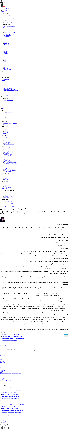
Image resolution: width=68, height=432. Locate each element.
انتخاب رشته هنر (6, 178)
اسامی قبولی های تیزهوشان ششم (9, 89)
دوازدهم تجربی (6, 43)
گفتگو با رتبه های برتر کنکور (8, 160)
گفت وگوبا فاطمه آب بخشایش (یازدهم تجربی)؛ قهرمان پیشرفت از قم (12, 410)
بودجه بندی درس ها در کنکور (8, 166)
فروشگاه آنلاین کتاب (7, 129)
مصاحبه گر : (5, 346)
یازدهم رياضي (6, 51)
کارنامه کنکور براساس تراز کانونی (9, 169)
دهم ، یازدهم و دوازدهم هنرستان (9, 46)
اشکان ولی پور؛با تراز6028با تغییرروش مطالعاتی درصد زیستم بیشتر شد (13, 390)
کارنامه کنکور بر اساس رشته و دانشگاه (10, 170)
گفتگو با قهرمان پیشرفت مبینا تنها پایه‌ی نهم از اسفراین (10, 398)
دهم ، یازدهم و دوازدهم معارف (8, 47)
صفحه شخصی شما (5, 96)
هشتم (5, 60)
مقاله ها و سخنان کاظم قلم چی (9, 144)
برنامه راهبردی (4, 75)
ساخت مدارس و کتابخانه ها (8, 35)
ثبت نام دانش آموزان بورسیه (8, 112)
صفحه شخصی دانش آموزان (8, 100)
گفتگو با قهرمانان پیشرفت (8, 154)
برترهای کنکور (4, 188)
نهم (4, 59)
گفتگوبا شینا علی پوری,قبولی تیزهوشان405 (8, 406)
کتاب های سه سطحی (7, 131)
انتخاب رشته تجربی (7, 176)
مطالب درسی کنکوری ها (8, 161)
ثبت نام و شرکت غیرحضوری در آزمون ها (10, 123)
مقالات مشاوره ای (7, 142)
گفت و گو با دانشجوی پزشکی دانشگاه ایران (8, 388)
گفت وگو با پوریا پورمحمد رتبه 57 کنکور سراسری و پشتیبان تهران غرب (13, 338)
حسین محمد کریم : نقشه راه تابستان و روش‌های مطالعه (10, 396)
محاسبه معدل (4, 421)
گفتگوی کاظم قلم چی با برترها (8, 151)
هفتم (5, 61)
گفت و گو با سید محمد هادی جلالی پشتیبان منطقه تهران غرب (11, 343)
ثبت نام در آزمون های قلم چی (8, 22)
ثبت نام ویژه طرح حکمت (8, 119)
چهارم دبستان (6, 66)
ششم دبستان (6, 64)
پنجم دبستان (6, 65)
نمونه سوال (4, 133)
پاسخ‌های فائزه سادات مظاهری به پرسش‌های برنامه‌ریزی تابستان (12, 334)
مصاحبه (3, 138)
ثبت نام (3, 108)
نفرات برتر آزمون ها (7, 73)
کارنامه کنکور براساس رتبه (8, 168)
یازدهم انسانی (6, 53)
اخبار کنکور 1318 (6, 159)
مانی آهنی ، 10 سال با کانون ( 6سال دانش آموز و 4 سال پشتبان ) (12, 336)
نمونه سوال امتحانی (5, 422)
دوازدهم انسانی (6, 44)
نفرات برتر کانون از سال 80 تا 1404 (9, 186)
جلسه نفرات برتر (6, 143)
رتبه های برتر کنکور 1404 (8, 201)
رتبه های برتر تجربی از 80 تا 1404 (9, 195)
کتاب (3, 124)
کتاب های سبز (6, 132)
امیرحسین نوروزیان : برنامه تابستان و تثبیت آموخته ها (10, 394)
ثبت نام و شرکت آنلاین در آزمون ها (9, 26)
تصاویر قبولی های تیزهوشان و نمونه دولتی (10, 95)
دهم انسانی (5, 55)
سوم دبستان (6, 67)
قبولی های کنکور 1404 (7, 185)
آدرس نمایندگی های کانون (8, 84)
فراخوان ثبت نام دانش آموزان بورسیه (9, 18)
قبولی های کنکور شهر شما (8, 94)
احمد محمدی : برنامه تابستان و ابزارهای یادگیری (9, 392)
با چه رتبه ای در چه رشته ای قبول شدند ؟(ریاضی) (11, 163)
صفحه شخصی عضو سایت (8, 107)
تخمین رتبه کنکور (6, 167)
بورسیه (5, 30)
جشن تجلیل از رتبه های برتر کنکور (9, 93)
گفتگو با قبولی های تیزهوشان (8, 152)
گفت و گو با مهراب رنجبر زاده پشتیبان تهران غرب (9, 340)
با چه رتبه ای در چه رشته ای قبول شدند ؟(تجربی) (11, 162)
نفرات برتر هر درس (7, 74)
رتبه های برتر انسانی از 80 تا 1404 (9, 193)
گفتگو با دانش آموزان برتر (8, 153)
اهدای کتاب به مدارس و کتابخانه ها (9, 32)
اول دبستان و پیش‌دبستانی (8, 69)
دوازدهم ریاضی (6, 42)
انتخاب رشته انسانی (7, 177)
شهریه (3, 11)
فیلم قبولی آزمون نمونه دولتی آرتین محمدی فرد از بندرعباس (11, 412)
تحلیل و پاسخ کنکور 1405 (8, 171)
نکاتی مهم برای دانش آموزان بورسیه (9, 31)
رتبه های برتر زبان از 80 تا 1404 (9, 197)
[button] (4, 214)
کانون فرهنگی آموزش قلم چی (5, 8)
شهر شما (3, 80)
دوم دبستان (6, 68)
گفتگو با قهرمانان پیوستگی (8, 155)
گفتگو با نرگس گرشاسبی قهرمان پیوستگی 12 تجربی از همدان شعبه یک (13, 404)
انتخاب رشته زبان (6, 179)
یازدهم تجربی (6, 52)
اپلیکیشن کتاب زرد (7, 128)
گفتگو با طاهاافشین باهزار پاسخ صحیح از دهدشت (9, 402)
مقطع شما (3, 38)
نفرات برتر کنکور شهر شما (8, 88)
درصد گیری (4, 420)
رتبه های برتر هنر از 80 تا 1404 (8, 196)
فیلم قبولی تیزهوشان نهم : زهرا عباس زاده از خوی (10, 408)
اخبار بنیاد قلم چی (6, 36)
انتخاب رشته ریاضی (7, 175)
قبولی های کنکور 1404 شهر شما (9, 184)
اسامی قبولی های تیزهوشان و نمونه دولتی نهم (11, 90)
